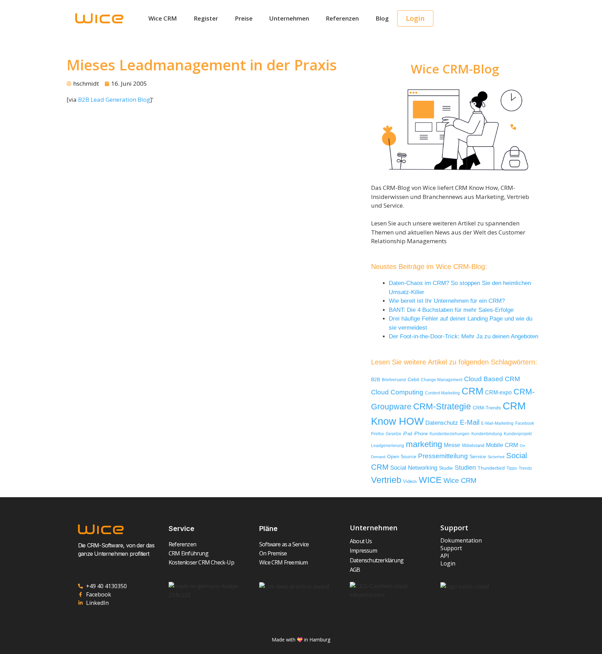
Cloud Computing (397, 392)
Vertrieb (386, 480)
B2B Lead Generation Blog (114, 99)
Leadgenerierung (387, 445)
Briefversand (394, 379)
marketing (424, 444)
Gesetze (393, 433)
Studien (465, 467)
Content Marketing (442, 393)
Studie (446, 468)
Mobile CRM (502, 445)
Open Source (401, 456)
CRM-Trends (487, 407)
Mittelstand (473, 445)
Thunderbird (491, 468)
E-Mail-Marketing (497, 423)
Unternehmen (289, 18)
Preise (244, 18)
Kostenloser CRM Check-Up (201, 562)
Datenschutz (441, 422)
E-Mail (469, 422)
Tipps (512, 468)
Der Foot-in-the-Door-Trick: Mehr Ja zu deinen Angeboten (463, 336)
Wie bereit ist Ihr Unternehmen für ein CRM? (447, 301)
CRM (472, 391)
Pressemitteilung (443, 456)
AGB (355, 570)
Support (451, 548)
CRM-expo (498, 392)
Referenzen (342, 18)
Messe (452, 445)
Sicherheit (496, 457)
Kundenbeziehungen (450, 433)
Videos (410, 481)
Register (206, 18)
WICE (430, 480)
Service (478, 456)
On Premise (273, 553)
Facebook (524, 423)
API (444, 556)
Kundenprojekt (518, 433)
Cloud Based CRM (492, 379)
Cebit (413, 379)
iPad (407, 433)
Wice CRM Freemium (283, 562)
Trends (525, 468)
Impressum (363, 550)
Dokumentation (461, 540)
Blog (382, 18)
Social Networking (413, 467)
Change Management (441, 379)
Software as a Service (284, 544)
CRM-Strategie (442, 406)
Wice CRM (162, 18)
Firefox (377, 433)
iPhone (421, 433)
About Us (361, 541)
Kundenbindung (486, 433)
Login (447, 563)
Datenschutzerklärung (376, 560)
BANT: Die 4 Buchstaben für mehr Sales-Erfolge (451, 310)
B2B (375, 379)
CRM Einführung (188, 553)
